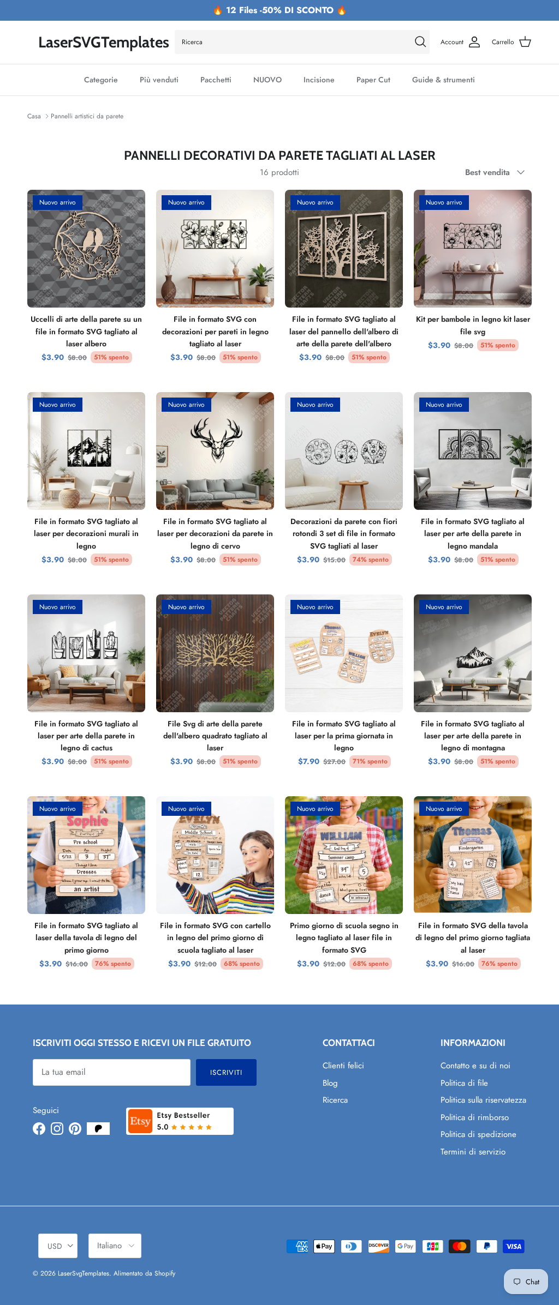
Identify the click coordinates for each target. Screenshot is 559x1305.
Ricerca (335, 1100)
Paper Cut (373, 79)
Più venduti (159, 79)
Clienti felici (343, 1066)
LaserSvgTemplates (83, 1273)
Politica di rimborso (475, 1117)
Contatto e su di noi (475, 1066)
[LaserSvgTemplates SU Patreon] (98, 1128)
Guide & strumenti (443, 79)
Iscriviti (226, 1072)
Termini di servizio (473, 1152)
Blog (330, 1083)
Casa (34, 116)
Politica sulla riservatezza (483, 1100)
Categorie (101, 79)
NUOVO (267, 79)
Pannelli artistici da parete (87, 116)
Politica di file (464, 1083)
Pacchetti (215, 79)
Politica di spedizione (478, 1134)
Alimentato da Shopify (144, 1273)
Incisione (319, 79)
